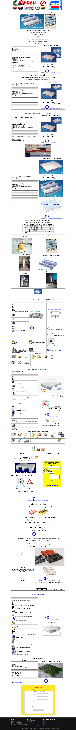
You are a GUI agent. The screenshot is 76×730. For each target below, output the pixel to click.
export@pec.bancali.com (32, 722)
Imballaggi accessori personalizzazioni (51, 724)
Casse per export (46, 722)
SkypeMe (29, 724)
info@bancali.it (30, 723)
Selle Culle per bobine (47, 723)
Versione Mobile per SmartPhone (33, 725)
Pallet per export (46, 721)
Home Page (45, 720)
